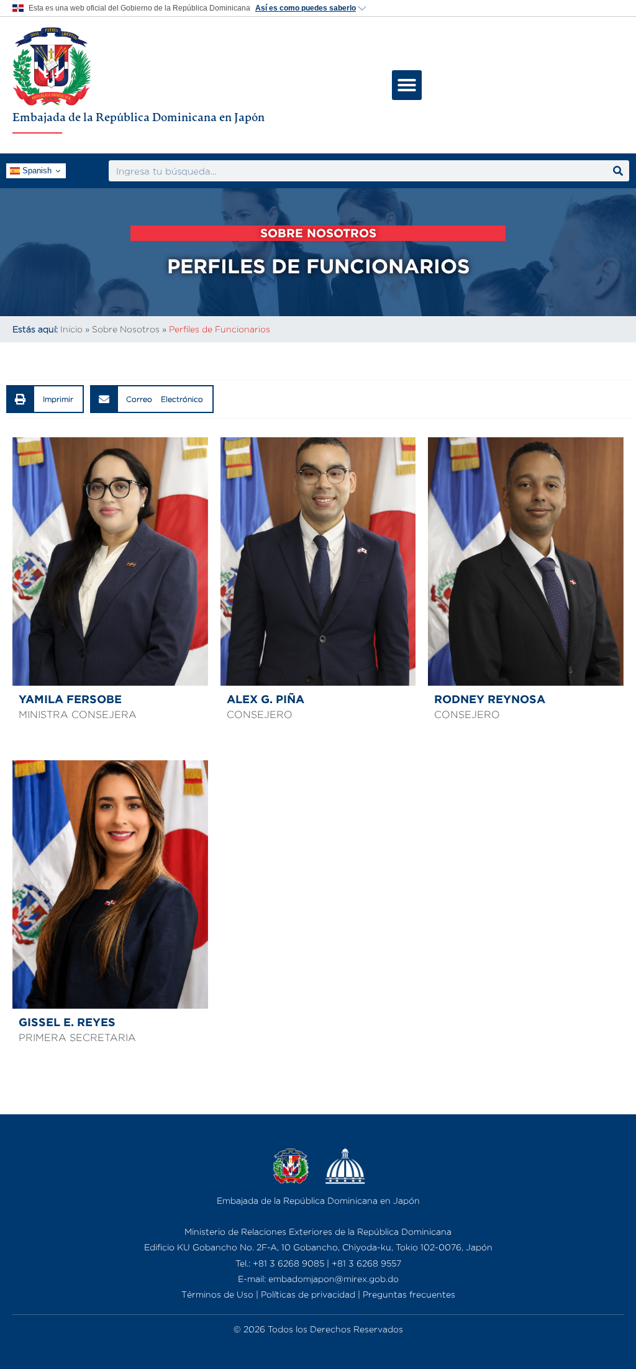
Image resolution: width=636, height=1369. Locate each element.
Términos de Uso (217, 1294)
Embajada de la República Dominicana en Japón (138, 117)
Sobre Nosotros (126, 329)
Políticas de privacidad (308, 1294)
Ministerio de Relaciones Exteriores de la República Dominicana (318, 1231)
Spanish (36, 170)
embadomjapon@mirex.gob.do (333, 1278)
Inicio (71, 329)
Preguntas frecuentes (409, 1294)
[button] (407, 85)
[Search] (618, 170)
